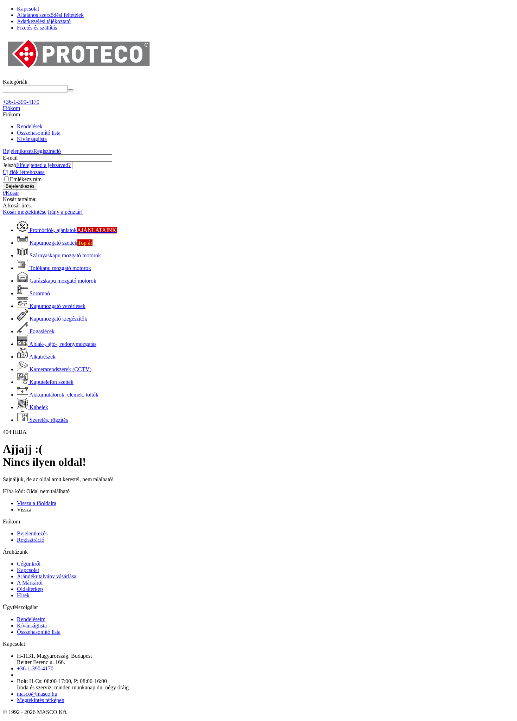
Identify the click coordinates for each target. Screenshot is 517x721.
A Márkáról (30, 583)
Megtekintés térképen (40, 700)
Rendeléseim (31, 619)
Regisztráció (47, 151)
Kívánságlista (32, 139)
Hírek (23, 595)
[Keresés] (71, 90)
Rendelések (30, 126)
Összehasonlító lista (38, 133)
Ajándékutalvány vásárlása (46, 576)
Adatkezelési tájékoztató (44, 21)
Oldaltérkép (30, 589)
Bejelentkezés (18, 151)
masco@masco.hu (37, 694)
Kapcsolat (28, 9)
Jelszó (9, 165)
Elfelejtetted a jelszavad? (43, 165)
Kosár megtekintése (24, 212)
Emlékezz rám (26, 179)
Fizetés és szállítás (37, 28)
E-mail (10, 158)
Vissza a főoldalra (36, 503)
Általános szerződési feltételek (50, 15)
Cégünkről (28, 564)
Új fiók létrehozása (24, 172)
